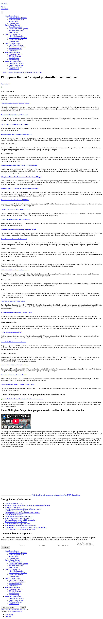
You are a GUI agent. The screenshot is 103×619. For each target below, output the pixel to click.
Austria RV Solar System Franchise (16, 522)
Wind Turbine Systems (16, 45)
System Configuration (16, 39)
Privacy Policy (5, 609)
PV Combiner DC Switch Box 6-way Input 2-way (14, 270)
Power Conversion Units (17, 47)
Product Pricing (14, 60)
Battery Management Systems (18, 29)
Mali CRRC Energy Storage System (16, 511)
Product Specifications (16, 30)
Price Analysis (13, 32)
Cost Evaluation (14, 23)
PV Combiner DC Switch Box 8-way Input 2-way (14, 114)
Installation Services (15, 49)
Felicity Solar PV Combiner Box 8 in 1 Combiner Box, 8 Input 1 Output (21, 177)
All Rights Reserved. (15, 611)
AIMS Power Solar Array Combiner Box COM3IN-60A (16, 134)
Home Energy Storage (12, 16)
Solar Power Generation (12, 52)
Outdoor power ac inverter (13, 514)
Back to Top (24, 609)
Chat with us (76, 495)
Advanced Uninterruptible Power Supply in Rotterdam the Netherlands (27, 505)
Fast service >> (5, 84)
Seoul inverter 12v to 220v (13, 503)
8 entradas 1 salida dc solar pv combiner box (13, 342)
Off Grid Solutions (15, 56)
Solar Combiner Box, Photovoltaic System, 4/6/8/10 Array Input (19, 165)
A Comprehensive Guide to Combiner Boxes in (14, 374)
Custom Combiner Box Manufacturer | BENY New (15, 200)
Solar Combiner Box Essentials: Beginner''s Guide (15, 103)
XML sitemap (14, 609)
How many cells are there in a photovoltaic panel (20, 525)
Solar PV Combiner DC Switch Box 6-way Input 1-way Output (18, 229)
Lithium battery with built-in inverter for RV (19, 516)
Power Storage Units (15, 27)
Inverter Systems (14, 58)
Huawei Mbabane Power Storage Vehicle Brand (20, 529)
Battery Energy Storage (12, 25)
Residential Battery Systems (18, 18)
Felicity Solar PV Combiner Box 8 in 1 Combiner (15, 124)
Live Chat (8, 616)
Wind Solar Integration (16, 36)
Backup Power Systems (16, 63)
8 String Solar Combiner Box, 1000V (11, 332)
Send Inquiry (9, 614)
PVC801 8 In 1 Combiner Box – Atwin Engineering (15, 219)
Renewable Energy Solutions (18, 38)
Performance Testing (15, 67)
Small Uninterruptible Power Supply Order (18, 518)
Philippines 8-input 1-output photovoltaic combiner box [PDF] (51, 495)
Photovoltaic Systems (15, 54)
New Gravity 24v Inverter (13, 507)
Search (23, 607)
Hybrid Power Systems (12, 34)
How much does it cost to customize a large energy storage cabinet (26, 527)
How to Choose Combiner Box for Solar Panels (14, 239)
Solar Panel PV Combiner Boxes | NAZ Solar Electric (16, 209)
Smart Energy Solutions (16, 19)
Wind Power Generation (12, 43)
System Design (13, 21)
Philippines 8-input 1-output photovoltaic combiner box (24, 72)
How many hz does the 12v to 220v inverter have (20, 520)
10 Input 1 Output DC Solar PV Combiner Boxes (14, 365)
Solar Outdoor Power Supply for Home (17, 524)
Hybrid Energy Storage (16, 65)
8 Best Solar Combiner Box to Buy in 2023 (13, 301)
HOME (3, 72)
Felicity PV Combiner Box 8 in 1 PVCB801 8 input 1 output (17, 384)
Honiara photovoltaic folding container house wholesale (22, 513)
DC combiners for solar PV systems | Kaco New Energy (16, 312)
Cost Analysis (13, 50)
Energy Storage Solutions (13, 61)
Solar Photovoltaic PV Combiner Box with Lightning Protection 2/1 (20, 188)
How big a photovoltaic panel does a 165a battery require (23, 509)
